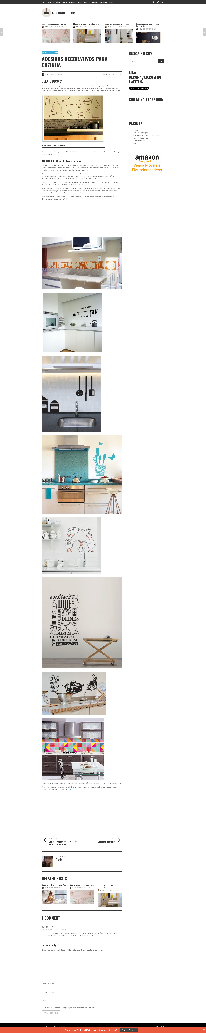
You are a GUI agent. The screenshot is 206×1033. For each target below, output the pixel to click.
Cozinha (55, 52)
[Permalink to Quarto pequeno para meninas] (82, 897)
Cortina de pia (47, 926)
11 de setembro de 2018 (119, 27)
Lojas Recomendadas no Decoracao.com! (147, 135)
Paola (46, 27)
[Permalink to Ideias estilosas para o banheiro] (110, 898)
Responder (64, 929)
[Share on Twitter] (113, 74)
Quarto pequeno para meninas (82, 885)
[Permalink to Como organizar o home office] (54, 897)
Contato (135, 130)
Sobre (135, 143)
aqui (69, 789)
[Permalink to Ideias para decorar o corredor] (56, 36)
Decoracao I (142, 27)
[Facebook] (153, 2)
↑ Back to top (160, 1026)
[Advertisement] (124, 12)
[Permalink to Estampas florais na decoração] (150, 36)
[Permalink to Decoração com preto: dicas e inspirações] (87, 37)
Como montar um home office (117, 23)
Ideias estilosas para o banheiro (107, 886)
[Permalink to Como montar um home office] (119, 36)
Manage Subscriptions (140, 138)
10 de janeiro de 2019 (55, 888)
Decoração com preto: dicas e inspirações (85, 25)
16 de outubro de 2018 (56, 27)
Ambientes (46, 52)
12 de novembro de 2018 (112, 890)
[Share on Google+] (117, 74)
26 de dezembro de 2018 (84, 888)
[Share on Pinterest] (120, 74)
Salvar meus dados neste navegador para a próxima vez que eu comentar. (69, 1008)
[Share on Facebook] (109, 74)
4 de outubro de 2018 (87, 29)
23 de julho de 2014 (56, 75)
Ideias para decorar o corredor (54, 23)
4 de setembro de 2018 (154, 27)
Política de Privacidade (140, 141)
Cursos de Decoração (140, 133)
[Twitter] (158, 2)
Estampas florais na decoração (148, 23)
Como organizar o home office (54, 885)
